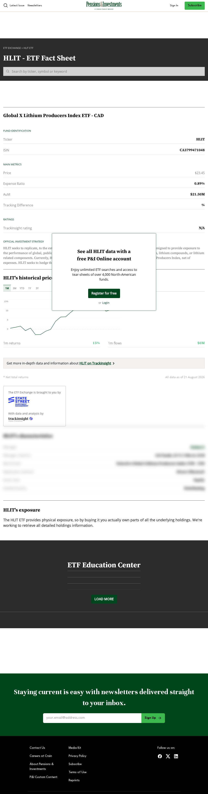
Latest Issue (17, 5)
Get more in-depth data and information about (59, 363)
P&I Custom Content (43, 777)
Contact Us (37, 748)
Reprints (74, 780)
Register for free (104, 293)
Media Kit (75, 748)
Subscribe (195, 5)
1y (29, 288)
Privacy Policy (77, 756)
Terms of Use (78, 772)
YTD (22, 288)
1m (7, 288)
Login (105, 303)
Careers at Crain (41, 756)
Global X (197, 447)
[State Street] (19, 402)
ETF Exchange (12, 48)
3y (37, 288)
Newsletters (35, 5)
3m (14, 288)
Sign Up (150, 718)
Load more (104, 599)
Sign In (174, 5)
